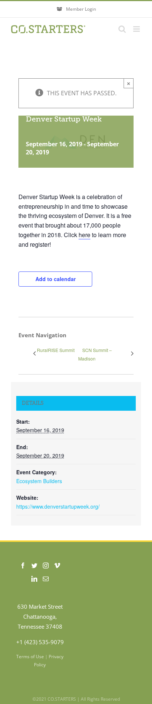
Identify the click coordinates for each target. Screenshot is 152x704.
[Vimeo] (57, 565)
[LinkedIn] (34, 579)
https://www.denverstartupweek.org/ (58, 506)
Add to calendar (55, 279)
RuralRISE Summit (56, 350)
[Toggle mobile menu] (137, 29)
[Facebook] (23, 565)
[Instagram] (46, 565)
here (84, 234)
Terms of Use (30, 656)
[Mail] (46, 579)
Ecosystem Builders (39, 481)
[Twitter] (34, 565)
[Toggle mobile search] (122, 29)
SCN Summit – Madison (95, 354)
